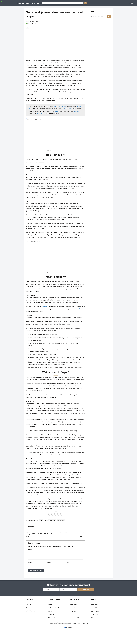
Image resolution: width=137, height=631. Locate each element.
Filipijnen (95, 611)
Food (27, 3)
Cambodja (94, 604)
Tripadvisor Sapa (77, 309)
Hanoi (56, 111)
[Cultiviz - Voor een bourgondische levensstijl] (8, 3)
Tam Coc (76, 111)
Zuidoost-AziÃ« (60, 520)
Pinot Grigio (74, 608)
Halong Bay (40, 113)
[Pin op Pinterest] (58, 514)
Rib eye (50, 611)
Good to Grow (76, 623)
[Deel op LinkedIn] (61, 514)
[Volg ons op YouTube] (135, 3)
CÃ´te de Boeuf (53, 608)
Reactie (30, 549)
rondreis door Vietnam (60, 106)
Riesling (73, 611)
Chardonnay (73, 604)
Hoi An (69, 108)
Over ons (29, 604)
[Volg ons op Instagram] (132, 3)
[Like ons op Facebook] (130, 3)
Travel (39, 3)
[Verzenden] (85, 3)
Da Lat (63, 108)
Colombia (94, 608)
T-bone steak (52, 618)
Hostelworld (45, 306)
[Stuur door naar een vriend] (55, 514)
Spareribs (51, 614)
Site (67, 562)
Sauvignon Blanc (75, 618)
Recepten (20, 3)
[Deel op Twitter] (52, 514)
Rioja (71, 614)
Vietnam (41, 520)
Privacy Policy (84, 623)
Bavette (50, 604)
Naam (30, 562)
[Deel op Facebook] (49, 514)
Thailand (94, 614)
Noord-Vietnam (52, 520)
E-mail (49, 562)
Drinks (33, 3)
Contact (29, 608)
